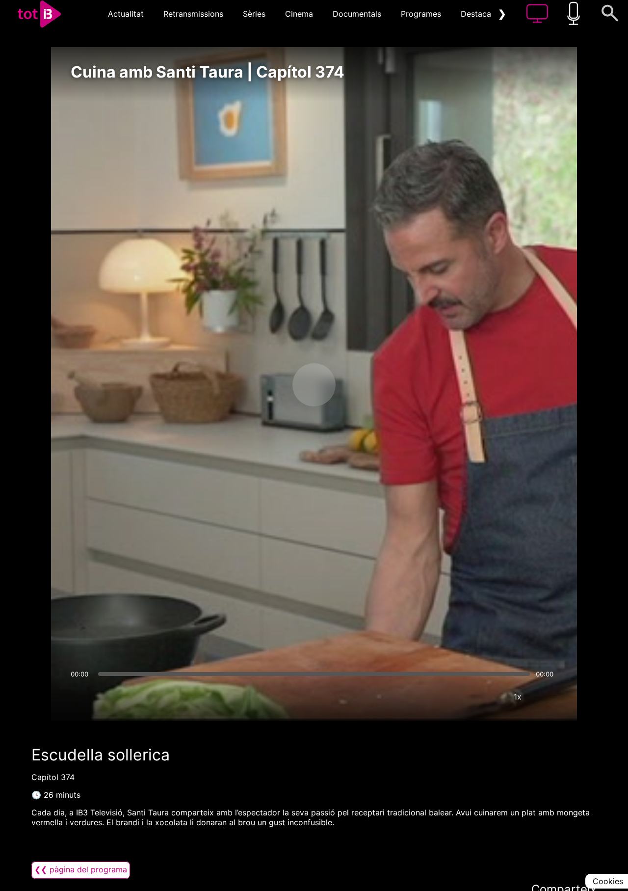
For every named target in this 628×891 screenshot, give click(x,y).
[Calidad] (488, 696)
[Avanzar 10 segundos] (365, 385)
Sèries (254, 14)
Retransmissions (193, 14)
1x (518, 697)
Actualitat (126, 14)
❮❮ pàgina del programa (80, 869)
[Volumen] (81, 696)
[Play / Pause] (314, 384)
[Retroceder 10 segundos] (262, 385)
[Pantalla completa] (547, 696)
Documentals (357, 14)
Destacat (477, 14)
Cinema (299, 14)
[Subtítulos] (458, 696)
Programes (421, 14)
